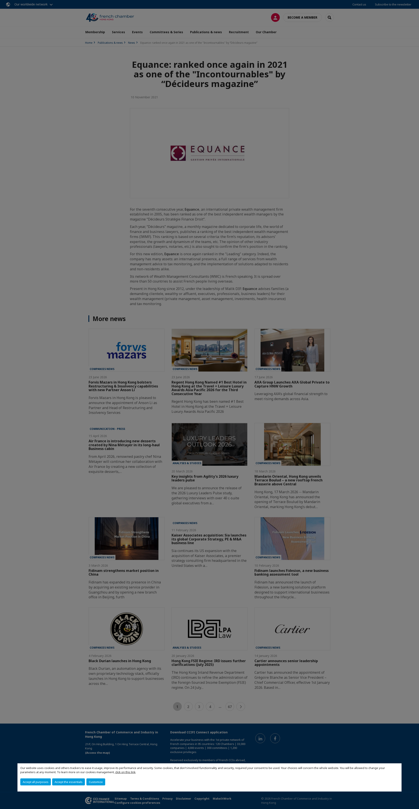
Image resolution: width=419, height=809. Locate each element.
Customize (96, 782)
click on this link (125, 772)
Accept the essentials (68, 782)
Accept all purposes (35, 782)
